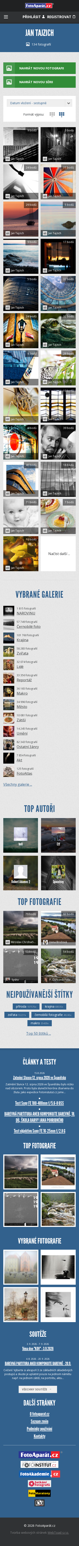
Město (22, 706)
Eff (58, 844)
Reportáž (24, 680)
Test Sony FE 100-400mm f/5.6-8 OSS (39, 1103)
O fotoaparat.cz (39, 1414)
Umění (22, 733)
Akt (19, 760)
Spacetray (58, 881)
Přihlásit (32, 16)
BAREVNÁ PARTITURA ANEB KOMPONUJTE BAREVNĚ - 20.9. (38, 1363)
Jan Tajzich (17, 159)
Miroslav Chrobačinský (24, 942)
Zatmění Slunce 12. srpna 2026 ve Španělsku (39, 1077)
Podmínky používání (39, 1429)
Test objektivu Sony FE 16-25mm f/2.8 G (39, 1131)
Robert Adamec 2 (20, 881)
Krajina (22, 640)
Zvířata (22, 653)
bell (21, 844)
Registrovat (59, 16)
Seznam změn (39, 1421)
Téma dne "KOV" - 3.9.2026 (38, 1348)
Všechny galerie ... (17, 784)
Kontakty (39, 1436)
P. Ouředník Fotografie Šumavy (62, 980)
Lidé (20, 666)
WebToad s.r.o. (58, 1532)
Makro (22, 693)
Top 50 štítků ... (38, 1033)
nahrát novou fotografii (41, 68)
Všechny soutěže (35, 1389)
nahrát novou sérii (36, 82)
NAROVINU (26, 613)
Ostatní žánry (28, 746)
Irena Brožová (58, 942)
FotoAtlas (24, 773)
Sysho (15, 980)
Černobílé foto (29, 626)
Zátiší (21, 720)
